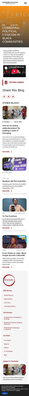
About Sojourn (8, 295)
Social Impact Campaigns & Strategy (13, 318)
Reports (6, 344)
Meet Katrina (8, 299)
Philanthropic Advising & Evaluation (11, 328)
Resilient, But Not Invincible (14, 181)
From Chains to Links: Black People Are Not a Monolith (14, 254)
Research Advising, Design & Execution (13, 323)
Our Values (7, 340)
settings (18, 390)
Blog (5, 355)
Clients (6, 347)
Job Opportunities (9, 306)
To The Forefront (9, 216)
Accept (4, 393)
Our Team (7, 302)
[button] (25, 3)
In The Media (8, 351)
